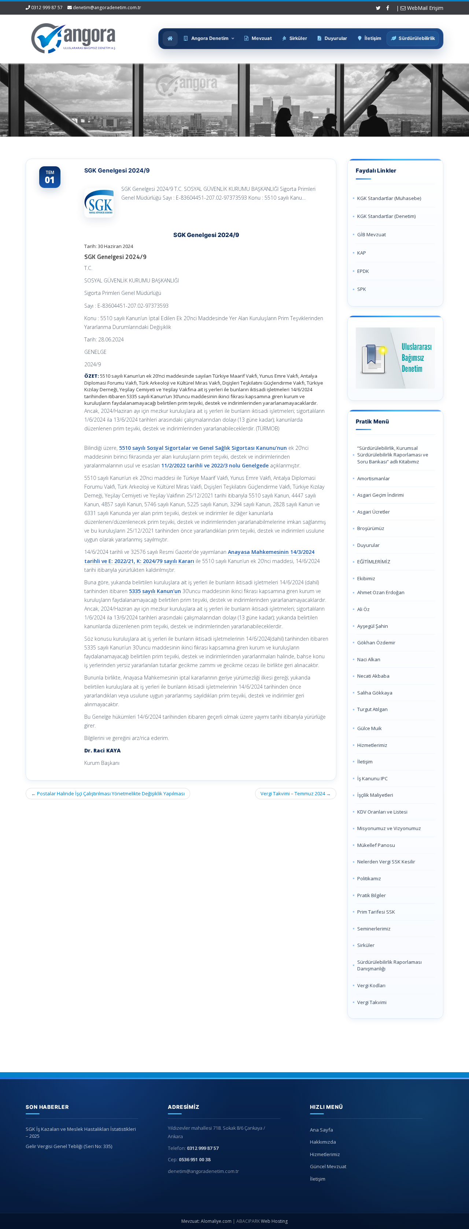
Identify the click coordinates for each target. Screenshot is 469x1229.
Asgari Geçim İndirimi (380, 495)
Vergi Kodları (371, 985)
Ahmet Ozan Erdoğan (381, 592)
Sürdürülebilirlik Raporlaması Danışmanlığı (389, 965)
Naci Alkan (368, 659)
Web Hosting (274, 1221)
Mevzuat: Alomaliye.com (206, 1221)
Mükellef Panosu (376, 845)
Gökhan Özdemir (376, 642)
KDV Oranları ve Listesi (382, 811)
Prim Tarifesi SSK (376, 911)
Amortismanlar (373, 478)
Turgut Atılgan (372, 709)
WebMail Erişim (424, 7)
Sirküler (365, 945)
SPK (361, 289)
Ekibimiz (366, 578)
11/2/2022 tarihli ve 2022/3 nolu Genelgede (215, 465)
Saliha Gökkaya (374, 692)
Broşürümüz (370, 528)
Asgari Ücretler (373, 511)
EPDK (363, 271)
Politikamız (369, 878)
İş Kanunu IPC (372, 778)
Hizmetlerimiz (372, 745)
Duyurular (368, 545)
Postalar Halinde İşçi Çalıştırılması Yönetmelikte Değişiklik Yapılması (108, 793)
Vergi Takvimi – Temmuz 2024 (296, 793)
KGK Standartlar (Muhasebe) (389, 198)
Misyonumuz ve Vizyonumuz (389, 828)
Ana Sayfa (321, 1129)
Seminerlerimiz (374, 928)
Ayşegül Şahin (372, 626)
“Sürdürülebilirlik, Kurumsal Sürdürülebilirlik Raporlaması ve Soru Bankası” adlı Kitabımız (392, 455)
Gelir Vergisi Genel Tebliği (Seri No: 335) (69, 1146)
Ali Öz (363, 609)
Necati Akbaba (373, 676)
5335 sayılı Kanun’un (155, 591)
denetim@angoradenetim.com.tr (107, 7)
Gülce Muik (369, 728)
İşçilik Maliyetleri (375, 795)
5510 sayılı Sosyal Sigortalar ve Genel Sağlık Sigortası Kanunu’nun (203, 447)
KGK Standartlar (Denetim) (386, 216)
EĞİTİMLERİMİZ (373, 561)
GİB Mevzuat (371, 234)
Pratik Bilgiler (371, 895)
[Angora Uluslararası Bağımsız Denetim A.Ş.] (73, 36)
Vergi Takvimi (372, 1002)
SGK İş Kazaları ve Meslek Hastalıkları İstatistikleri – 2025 (81, 1132)
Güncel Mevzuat (328, 1166)
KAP (361, 252)
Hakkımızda (323, 1142)
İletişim (365, 761)
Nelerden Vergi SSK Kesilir (386, 861)
